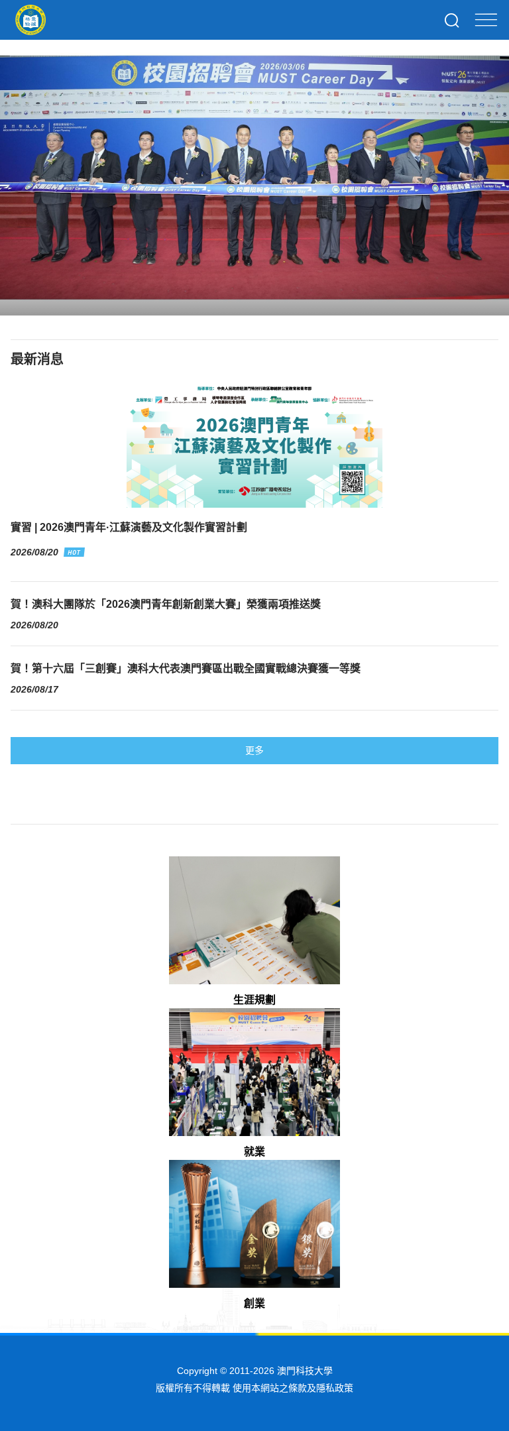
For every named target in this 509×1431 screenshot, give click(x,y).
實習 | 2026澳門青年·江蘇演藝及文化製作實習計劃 (129, 527)
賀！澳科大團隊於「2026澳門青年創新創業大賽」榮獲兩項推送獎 (166, 604)
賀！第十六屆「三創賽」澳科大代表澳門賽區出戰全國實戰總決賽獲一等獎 (186, 668)
